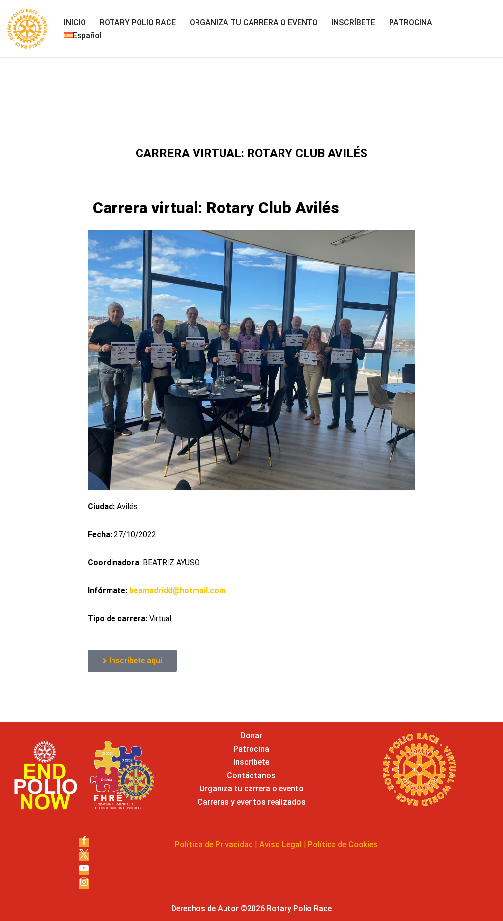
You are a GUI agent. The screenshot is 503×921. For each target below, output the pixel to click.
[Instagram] (84, 884)
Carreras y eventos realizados (251, 802)
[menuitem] (83, 35)
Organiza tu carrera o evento (251, 788)
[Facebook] (84, 842)
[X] (84, 856)
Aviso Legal (280, 844)
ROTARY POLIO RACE (138, 22)
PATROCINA (410, 22)
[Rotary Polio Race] (27, 29)
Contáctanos (251, 775)
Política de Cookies (343, 844)
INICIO (75, 22)
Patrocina (251, 749)
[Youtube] (84, 870)
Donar (251, 735)
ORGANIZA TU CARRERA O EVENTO (254, 22)
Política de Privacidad (214, 844)
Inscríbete (251, 762)
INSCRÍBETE (353, 22)
